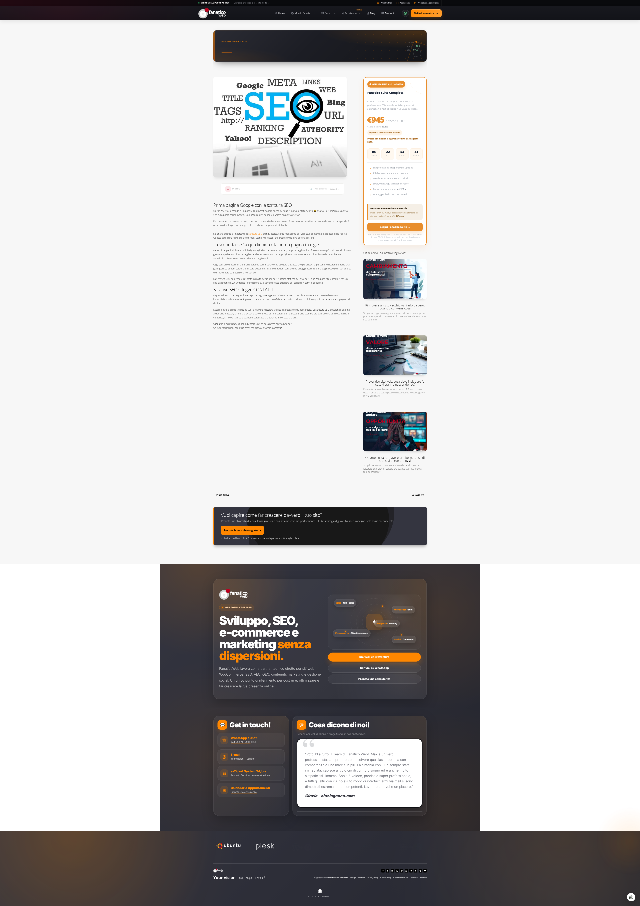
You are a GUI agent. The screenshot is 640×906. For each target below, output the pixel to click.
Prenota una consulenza (428, 3)
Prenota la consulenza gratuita (242, 546)
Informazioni (237, 775)
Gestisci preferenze (252, 898)
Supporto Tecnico (240, 791)
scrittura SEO (255, 250)
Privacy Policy (210, 890)
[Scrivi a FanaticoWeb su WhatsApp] (405, 13)
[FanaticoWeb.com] (417, 889)
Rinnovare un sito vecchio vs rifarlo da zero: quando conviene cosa (395, 323)
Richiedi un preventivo (374, 673)
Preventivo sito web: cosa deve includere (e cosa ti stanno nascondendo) (395, 399)
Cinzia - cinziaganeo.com (329, 812)
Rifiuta (231, 898)
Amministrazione (261, 791)
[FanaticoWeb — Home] (212, 13)
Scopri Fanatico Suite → (395, 243)
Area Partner (386, 3)
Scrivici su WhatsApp (374, 684)
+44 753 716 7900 (240, 758)
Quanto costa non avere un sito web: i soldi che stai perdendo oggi (395, 475)
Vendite (250, 775)
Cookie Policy (228, 890)
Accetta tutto (213, 898)
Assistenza (405, 3)
